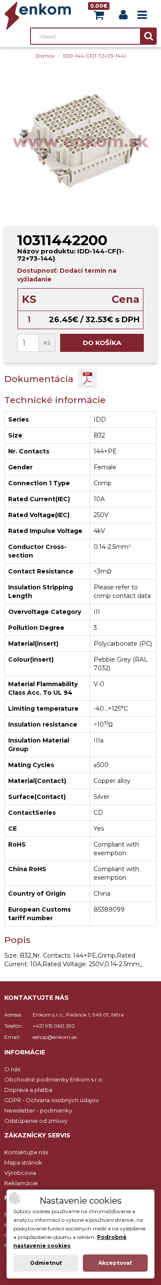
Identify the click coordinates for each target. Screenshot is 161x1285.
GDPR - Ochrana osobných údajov (51, 1100)
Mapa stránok (23, 1162)
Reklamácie (21, 1183)
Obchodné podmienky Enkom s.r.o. (53, 1079)
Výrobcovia (20, 1172)
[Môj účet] (123, 16)
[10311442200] (80, 141)
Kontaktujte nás (26, 1152)
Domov (45, 55)
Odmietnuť (46, 1263)
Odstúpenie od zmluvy (35, 1120)
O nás (12, 1069)
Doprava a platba (28, 1089)
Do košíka (102, 343)
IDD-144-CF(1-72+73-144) (94, 55)
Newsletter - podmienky (38, 1110)
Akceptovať (115, 1263)
